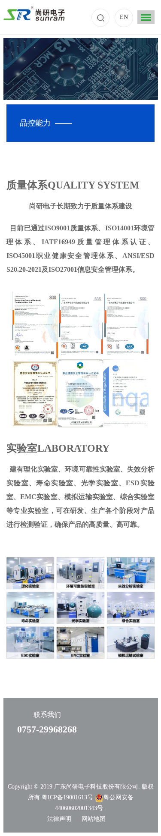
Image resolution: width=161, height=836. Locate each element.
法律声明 (59, 819)
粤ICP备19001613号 (68, 797)
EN (124, 17)
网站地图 (94, 819)
